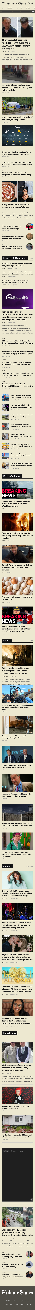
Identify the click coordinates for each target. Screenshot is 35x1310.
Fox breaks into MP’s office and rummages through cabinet (13, 737)
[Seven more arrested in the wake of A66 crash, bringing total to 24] (17, 106)
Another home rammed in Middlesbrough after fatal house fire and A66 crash (17, 1136)
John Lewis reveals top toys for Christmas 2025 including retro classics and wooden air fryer (17, 386)
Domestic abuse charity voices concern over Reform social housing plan (16, 766)
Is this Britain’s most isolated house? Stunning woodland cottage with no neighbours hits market (16, 364)
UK (3, 8)
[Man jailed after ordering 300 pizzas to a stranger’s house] (17, 191)
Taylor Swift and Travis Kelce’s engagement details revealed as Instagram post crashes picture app (17, 957)
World (9, 8)
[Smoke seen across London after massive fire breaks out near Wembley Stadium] (17, 490)
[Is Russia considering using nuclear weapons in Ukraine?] (29, 1274)
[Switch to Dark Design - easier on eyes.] (29, 3)
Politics (18, 8)
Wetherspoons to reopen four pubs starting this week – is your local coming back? (15, 282)
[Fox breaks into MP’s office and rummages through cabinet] (17, 725)
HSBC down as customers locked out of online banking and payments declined (21, 426)
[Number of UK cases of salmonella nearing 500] (17, 586)
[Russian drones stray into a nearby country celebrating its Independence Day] (29, 1264)
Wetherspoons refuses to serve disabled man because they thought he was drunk (16, 1068)
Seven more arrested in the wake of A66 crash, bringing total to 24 (17, 118)
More (31, 258)
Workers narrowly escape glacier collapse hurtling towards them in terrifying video (17, 1232)
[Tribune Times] (16, 3)
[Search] (32, 3)
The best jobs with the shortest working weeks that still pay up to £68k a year (17, 353)
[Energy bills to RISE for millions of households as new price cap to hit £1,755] (5, 466)
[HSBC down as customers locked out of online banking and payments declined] (5, 426)
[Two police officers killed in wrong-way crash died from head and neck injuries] (29, 1254)
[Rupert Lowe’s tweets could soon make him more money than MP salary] (17, 783)
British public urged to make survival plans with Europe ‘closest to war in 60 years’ (15, 671)
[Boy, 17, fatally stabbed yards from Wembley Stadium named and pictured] (17, 554)
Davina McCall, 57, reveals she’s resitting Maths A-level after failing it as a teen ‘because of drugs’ (17, 893)
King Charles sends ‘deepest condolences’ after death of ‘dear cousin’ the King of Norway (16, 628)
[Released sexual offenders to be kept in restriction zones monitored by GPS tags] (17, 812)
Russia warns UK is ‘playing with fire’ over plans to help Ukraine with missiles (17, 535)
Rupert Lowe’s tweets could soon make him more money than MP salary (16, 795)
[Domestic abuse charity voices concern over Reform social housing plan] (17, 754)
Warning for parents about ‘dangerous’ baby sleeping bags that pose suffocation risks (17, 266)
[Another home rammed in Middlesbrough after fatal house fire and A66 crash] (17, 1124)
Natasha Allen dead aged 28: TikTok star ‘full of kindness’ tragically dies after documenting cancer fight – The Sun (16, 1022)
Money (27, 8)
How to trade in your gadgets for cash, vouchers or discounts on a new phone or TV (17, 274)
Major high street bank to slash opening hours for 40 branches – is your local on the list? (17, 375)
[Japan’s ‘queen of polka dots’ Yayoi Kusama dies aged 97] (17, 1095)
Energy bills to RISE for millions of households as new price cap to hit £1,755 (22, 465)
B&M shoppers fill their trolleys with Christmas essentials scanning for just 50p (17, 343)
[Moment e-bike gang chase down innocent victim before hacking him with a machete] (17, 74)
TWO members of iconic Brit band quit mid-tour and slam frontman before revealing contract (16, 925)
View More (29, 866)
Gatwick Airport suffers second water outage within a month (11, 228)
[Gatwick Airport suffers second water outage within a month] (29, 226)
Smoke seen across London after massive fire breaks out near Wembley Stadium (16, 503)
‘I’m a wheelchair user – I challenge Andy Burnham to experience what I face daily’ (17, 707)
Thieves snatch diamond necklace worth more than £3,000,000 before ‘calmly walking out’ (16, 44)
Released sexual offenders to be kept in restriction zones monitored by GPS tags (17, 824)
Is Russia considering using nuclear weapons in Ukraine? (12, 1276)
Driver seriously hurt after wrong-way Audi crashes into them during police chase (17, 164)
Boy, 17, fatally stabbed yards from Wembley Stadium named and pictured (17, 567)
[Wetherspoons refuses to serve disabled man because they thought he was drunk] (17, 1052)
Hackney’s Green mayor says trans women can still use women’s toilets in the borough (16, 854)
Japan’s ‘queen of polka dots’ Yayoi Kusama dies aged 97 (15, 1107)
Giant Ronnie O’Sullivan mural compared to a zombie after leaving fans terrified (16, 174)
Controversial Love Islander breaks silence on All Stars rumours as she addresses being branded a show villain (17, 990)
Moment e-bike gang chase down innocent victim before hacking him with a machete (17, 87)
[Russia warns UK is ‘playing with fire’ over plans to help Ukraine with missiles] (17, 522)
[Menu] (3, 3)
